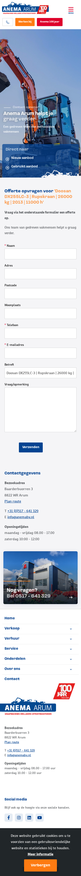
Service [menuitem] (11, 649)
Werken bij (25, 22)
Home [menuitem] (9, 618)
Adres (8, 265)
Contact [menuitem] (12, 679)
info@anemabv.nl (20, 517)
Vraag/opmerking (16, 384)
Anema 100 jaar (49, 22)
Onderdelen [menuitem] (14, 659)
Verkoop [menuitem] (12, 628)
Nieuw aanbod (22, 158)
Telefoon (11, 325)
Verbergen (40, 865)
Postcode (10, 285)
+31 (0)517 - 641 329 (22, 511)
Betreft (9, 364)
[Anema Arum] (31, 8)
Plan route (12, 501)
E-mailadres (14, 345)
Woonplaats (12, 305)
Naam (9, 246)
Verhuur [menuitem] (11, 638)
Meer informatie (40, 854)
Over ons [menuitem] (12, 669)
